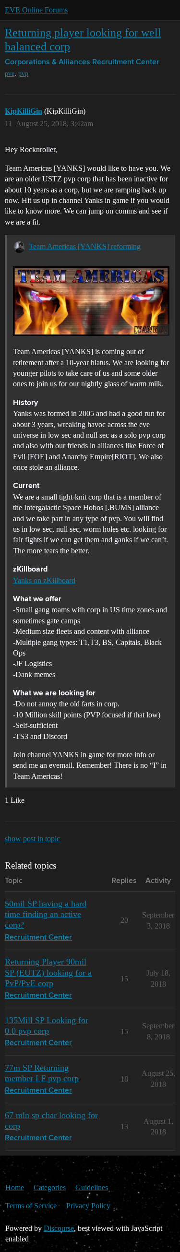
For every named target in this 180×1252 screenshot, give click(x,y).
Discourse (59, 1228)
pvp (23, 73)
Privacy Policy (88, 1206)
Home (14, 1187)
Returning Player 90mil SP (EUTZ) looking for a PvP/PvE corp (48, 972)
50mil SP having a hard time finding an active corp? (45, 914)
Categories (50, 1187)
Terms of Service (31, 1206)
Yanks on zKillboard (44, 580)
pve (9, 73)
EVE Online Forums (36, 10)
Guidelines (91, 1187)
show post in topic (32, 839)
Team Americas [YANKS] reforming (85, 246)
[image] (91, 301)
